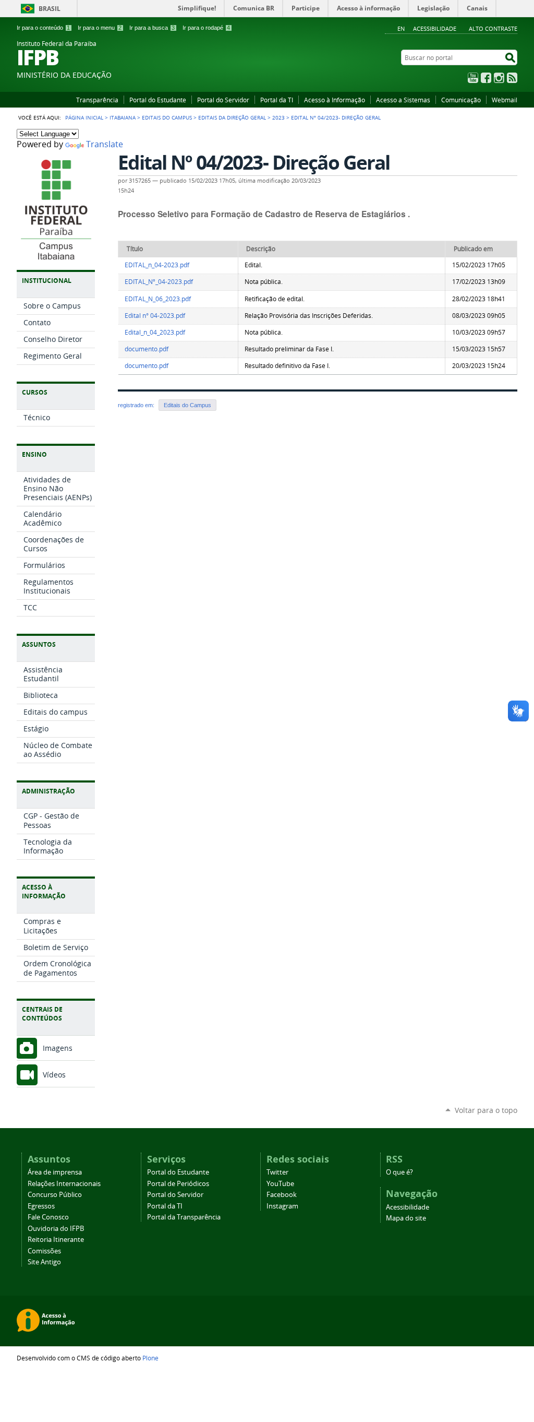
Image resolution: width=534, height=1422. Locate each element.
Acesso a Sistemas (403, 100)
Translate (104, 144)
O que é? (399, 1172)
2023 (278, 117)
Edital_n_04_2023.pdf (155, 332)
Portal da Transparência (184, 1217)
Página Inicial (84, 117)
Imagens (57, 1048)
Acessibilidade (434, 28)
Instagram (499, 78)
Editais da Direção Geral (232, 117)
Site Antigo (44, 1262)
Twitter (277, 1172)
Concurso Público (55, 1194)
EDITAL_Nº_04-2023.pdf (159, 281)
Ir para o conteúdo (43, 28)
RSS (512, 78)
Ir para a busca (152, 28)
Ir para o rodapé (206, 28)
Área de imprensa (55, 1172)
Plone (150, 1358)
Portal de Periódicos (178, 1183)
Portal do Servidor (223, 100)
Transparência (97, 100)
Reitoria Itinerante (56, 1239)
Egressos (41, 1206)
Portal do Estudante (157, 100)
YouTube (473, 78)
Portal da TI (276, 100)
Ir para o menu (100, 28)
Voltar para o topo (486, 1110)
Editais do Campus (167, 117)
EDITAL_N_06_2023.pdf (158, 298)
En (401, 28)
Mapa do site (406, 1218)
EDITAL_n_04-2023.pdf (157, 264)
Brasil (49, 8)
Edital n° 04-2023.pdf (155, 315)
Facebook (486, 78)
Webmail (504, 100)
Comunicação (461, 100)
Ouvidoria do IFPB (56, 1228)
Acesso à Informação (334, 100)
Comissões (44, 1251)
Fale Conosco (48, 1217)
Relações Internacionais (64, 1183)
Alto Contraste (493, 28)
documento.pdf (146, 349)
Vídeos (54, 1075)
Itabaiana (123, 117)
